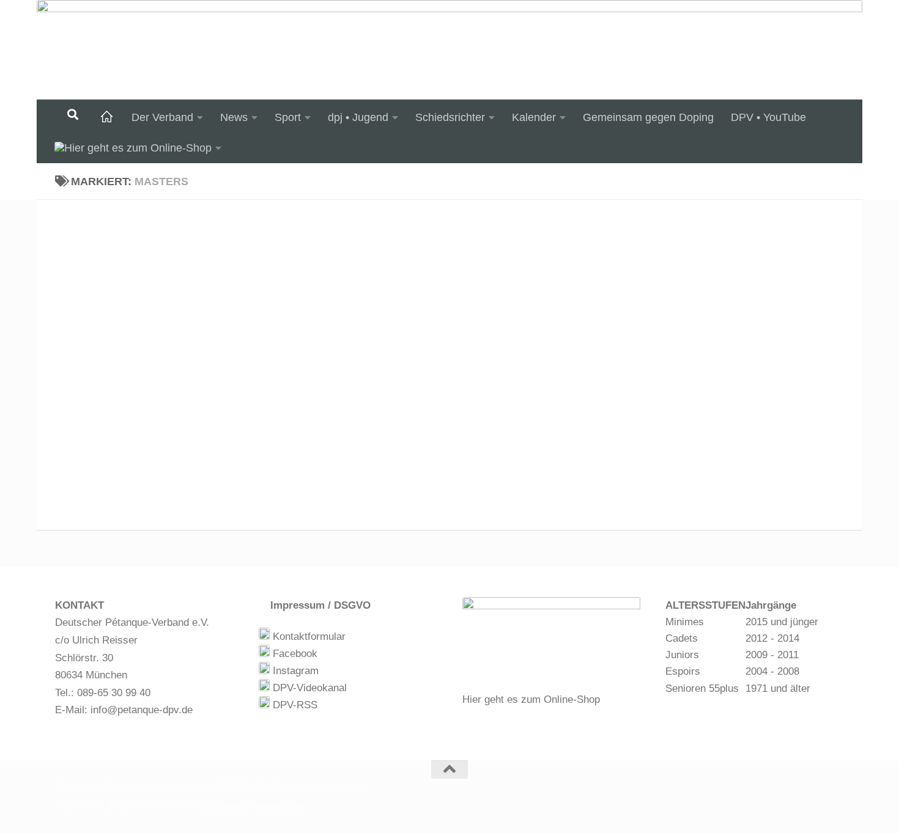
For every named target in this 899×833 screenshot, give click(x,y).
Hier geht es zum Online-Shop (531, 699)
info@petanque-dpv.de (142, 710)
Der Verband (162, 117)
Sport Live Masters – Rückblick (161, 300)
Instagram (294, 671)
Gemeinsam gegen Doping (648, 117)
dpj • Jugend (358, 117)
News (234, 117)
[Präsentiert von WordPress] (109, 806)
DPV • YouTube (768, 117)
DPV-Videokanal (308, 688)
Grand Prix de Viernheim (139, 229)
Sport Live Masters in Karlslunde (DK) (184, 389)
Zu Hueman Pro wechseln (252, 806)
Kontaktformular (308, 636)
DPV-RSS (293, 705)
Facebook (293, 653)
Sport (288, 117)
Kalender (534, 117)
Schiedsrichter (450, 117)
